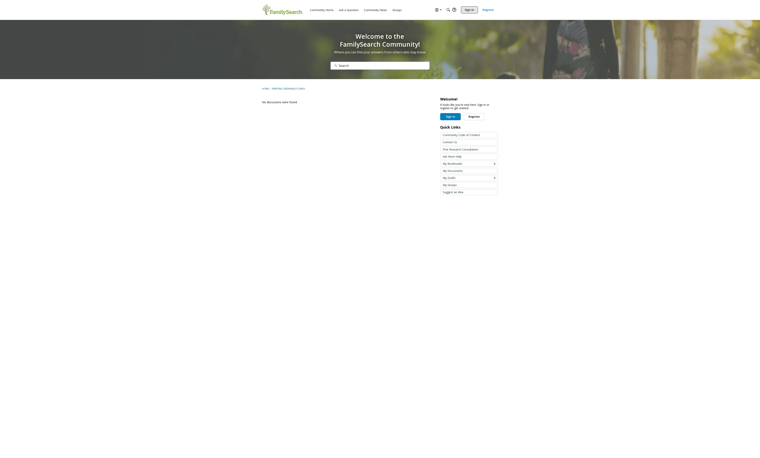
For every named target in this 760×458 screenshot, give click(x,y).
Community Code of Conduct (461, 135)
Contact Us (450, 142)
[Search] (448, 9)
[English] (282, 10)
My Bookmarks (469, 164)
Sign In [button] (450, 116)
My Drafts (469, 178)
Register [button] (474, 116)
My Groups (450, 185)
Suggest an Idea (453, 192)
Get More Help (452, 156)
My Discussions (453, 171)
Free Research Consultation (460, 149)
